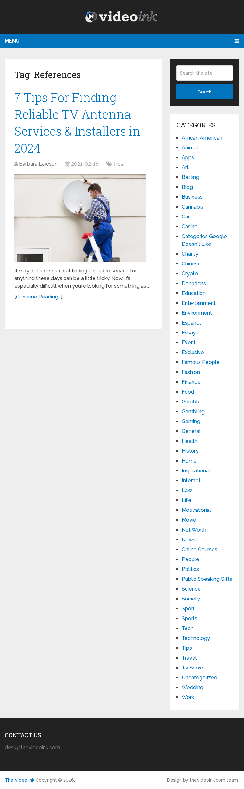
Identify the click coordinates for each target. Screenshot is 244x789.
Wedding (192, 687)
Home (189, 461)
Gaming (191, 421)
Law (187, 490)
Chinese (191, 264)
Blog (187, 187)
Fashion (191, 372)
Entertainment (199, 303)
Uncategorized (199, 678)
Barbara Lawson (38, 164)
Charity (190, 254)
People (190, 559)
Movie (189, 520)
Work (188, 697)
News (188, 540)
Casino (190, 226)
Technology (196, 638)
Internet (191, 480)
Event (189, 343)
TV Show (192, 668)
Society (191, 599)
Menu (12, 41)
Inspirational (196, 471)
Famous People (201, 362)
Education (194, 293)
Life (186, 500)
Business (192, 197)
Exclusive (193, 352)
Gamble (191, 402)
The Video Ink (19, 780)
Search (204, 91)
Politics (190, 569)
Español (191, 323)
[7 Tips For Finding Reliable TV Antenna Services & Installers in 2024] (80, 218)
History (190, 451)
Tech (187, 628)
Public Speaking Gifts (207, 579)
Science (191, 589)
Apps (188, 157)
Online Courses (199, 549)
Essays (190, 333)
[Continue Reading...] (38, 297)
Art (185, 167)
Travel (189, 658)
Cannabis (192, 207)
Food (188, 392)
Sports (189, 618)
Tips (118, 164)
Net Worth (194, 530)
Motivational (196, 510)
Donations (194, 283)
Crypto (190, 274)
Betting (190, 177)
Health (190, 441)
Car (186, 217)
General (191, 431)
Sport (188, 609)
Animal (190, 148)
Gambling (193, 411)
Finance (191, 382)
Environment (197, 313)
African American (202, 138)
